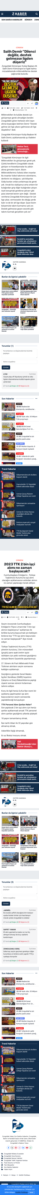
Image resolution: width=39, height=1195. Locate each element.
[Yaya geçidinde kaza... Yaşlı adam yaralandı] (28, 321)
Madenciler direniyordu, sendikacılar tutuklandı (25, 408)
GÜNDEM (28, 20)
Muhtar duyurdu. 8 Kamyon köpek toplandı (25, 447)
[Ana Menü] (2, 14)
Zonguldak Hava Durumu (12, 1156)
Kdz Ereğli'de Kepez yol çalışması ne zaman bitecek (9, 329)
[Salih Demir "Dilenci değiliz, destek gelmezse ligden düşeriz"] (19, 89)
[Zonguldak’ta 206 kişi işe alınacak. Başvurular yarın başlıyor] (28, 303)
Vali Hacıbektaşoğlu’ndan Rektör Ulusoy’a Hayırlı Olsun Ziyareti (28, 292)
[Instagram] (19, 1147)
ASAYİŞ (19, 404)
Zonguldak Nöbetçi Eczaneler (14, 1154)
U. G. (5, 108)
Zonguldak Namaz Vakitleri (13, 1158)
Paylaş (6, 103)
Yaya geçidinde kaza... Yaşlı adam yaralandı (27, 328)
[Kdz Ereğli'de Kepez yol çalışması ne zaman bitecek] (10, 321)
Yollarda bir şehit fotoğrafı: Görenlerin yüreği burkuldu (26, 457)
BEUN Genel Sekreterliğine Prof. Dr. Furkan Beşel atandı (24, 427)
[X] (12, 1147)
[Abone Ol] (36, 103)
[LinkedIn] (23, 1147)
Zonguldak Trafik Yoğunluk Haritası (16, 1160)
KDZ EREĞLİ (20, 443)
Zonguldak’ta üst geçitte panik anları (25, 437)
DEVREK (19, 463)
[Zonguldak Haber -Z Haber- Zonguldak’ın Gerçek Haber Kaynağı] (19, 14)
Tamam (31, 1192)
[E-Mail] (14, 268)
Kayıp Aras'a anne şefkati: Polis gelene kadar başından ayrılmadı (10, 292)
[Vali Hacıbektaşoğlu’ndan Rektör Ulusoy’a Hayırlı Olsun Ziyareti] (28, 285)
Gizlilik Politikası (24, 1175)
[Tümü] (36, 399)
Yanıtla (7, 386)
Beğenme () (24, 386)
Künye (14, 1175)
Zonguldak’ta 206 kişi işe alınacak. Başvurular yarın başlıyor (28, 311)
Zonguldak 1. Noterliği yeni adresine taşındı (9, 310)
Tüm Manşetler (9, 1165)
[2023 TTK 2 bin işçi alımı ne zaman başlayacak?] (19, 598)
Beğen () (15, 386)
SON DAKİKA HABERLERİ (12, 20)
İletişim (5, 1175)
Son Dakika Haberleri (11, 1167)
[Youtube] (27, 1147)
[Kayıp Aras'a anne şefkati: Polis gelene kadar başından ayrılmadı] (10, 285)
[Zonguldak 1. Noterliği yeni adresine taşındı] (10, 303)
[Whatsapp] (30, 1147)
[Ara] (37, 14)
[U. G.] (6, 265)
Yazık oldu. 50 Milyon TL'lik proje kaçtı (26, 418)
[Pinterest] (16, 1147)
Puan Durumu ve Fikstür (12, 1163)
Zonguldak (20, 414)
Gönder (6, 367)
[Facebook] (8, 1147)
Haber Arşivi (8, 1169)
